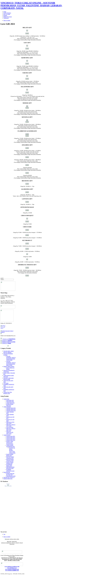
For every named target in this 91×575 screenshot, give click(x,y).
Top (4, 534)
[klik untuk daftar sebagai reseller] (7, 321)
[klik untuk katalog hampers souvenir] (1, 333)
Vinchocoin (7, 340)
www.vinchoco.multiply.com (12, 570)
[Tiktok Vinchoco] (1, 343)
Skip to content (6, 20)
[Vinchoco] (8, 485)
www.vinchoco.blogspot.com (12, 569)
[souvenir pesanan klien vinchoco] (8, 345)
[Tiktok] (8, 332)
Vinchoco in (8, 339)
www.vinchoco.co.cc (12, 567)
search (2, 278)
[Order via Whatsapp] (8, 308)
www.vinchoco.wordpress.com (12, 566)
